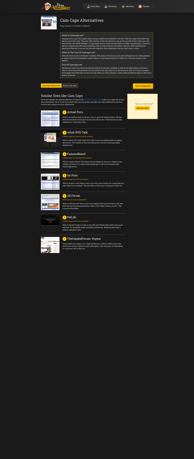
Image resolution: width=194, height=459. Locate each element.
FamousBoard (76, 154)
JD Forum (73, 195)
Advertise (130, 6)
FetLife (71, 217)
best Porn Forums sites (92, 99)
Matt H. (86, 25)
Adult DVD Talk (77, 132)
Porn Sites (95, 6)
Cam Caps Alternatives (51, 85)
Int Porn (72, 175)
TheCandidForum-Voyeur (84, 238)
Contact (146, 6)
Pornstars (112, 6)
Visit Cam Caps (143, 86)
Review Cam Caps (69, 85)
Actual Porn (75, 112)
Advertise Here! (142, 108)
